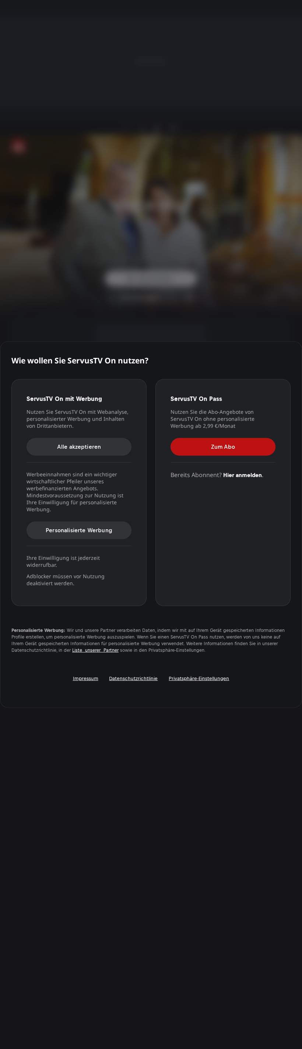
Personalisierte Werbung (79, 530)
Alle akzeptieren (79, 446)
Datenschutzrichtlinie (133, 678)
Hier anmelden (242, 475)
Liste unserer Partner (95, 649)
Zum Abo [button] (223, 446)
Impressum (85, 678)
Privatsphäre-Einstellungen (199, 678)
